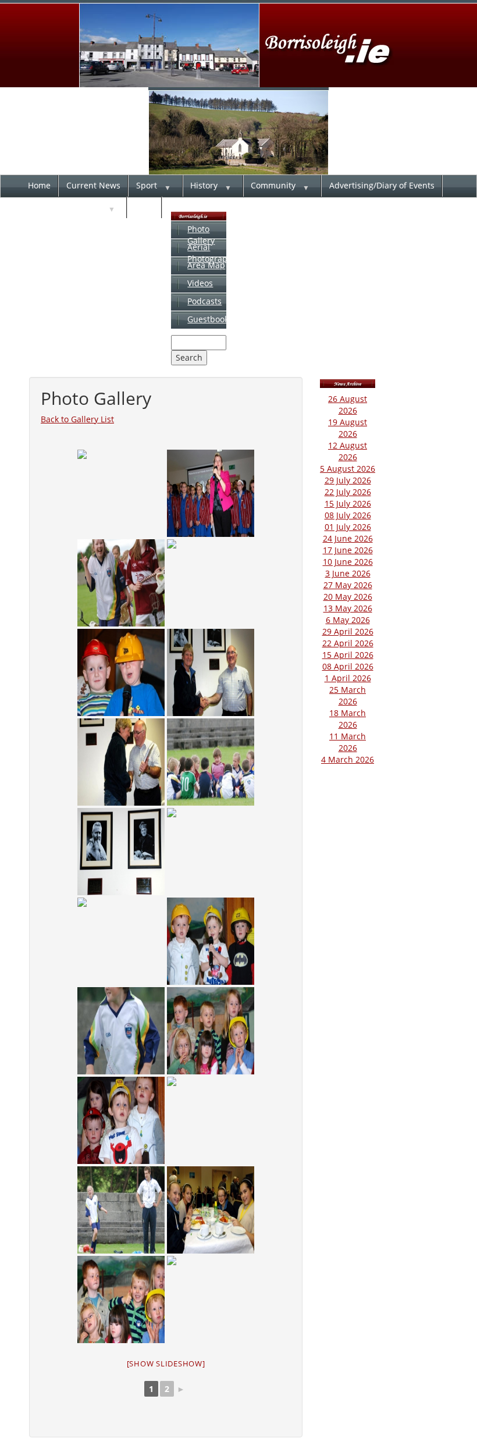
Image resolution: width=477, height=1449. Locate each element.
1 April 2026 (348, 677)
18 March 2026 (347, 718)
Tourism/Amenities (65, 206)
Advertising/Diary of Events (382, 185)
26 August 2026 (347, 404)
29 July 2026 (348, 480)
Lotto (144, 206)
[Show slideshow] (166, 1363)
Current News (93, 185)
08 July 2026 (348, 515)
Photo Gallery (201, 234)
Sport (146, 185)
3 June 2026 (348, 573)
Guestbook (208, 319)
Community (273, 185)
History (204, 185)
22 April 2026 (347, 643)
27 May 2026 (347, 584)
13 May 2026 (347, 608)
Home (39, 185)
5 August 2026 (347, 468)
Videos (200, 283)
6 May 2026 (348, 619)
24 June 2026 (348, 538)
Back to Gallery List (77, 419)
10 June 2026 (348, 561)
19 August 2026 (347, 427)
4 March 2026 (347, 759)
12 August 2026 (347, 451)
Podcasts (204, 301)
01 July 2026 (348, 526)
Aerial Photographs (212, 252)
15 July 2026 (348, 503)
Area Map (206, 264)
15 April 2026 (347, 654)
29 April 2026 (347, 631)
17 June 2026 (348, 550)
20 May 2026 (347, 596)
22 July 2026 (348, 491)
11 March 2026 (347, 742)
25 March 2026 (347, 695)
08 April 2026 (347, 666)
